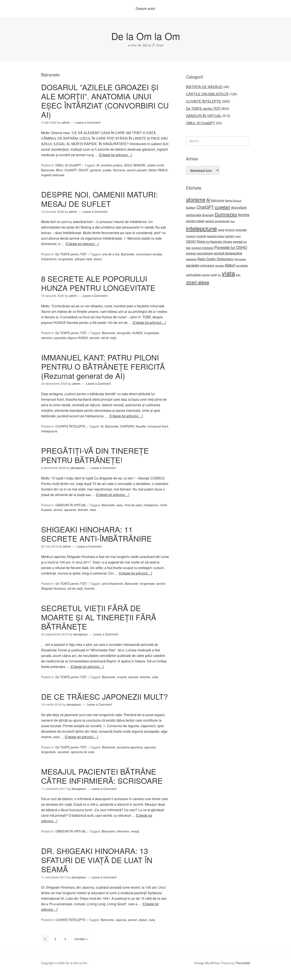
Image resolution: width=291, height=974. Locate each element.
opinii (238, 236)
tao (219, 274)
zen (238, 275)
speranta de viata (82, 752)
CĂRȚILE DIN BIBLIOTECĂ (207, 94)
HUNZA (137, 333)
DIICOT (83, 170)
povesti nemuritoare (199, 253)
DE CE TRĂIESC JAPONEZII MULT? (104, 696)
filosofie (141, 426)
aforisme (195, 199)
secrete (94, 338)
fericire (243, 214)
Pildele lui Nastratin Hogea (214, 241)
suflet (214, 274)
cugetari (222, 207)
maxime (191, 236)
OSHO (191, 241)
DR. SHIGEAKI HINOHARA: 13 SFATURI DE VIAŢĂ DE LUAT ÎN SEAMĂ (96, 859)
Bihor (59, 170)
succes (206, 275)
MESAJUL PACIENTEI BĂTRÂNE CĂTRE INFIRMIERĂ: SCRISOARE (102, 776)
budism (191, 207)
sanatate (63, 752)
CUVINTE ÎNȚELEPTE (70, 426)
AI (98, 165)
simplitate (242, 265)
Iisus (232, 221)
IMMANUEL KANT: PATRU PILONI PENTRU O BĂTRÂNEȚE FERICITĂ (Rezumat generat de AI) (103, 366)
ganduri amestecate (217, 221)
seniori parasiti (137, 170)
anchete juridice (111, 165)
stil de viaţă (108, 338)
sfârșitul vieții (83, 259)
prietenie (191, 259)
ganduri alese (195, 221)
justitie (107, 170)
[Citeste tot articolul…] (115, 154)
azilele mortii (155, 165)
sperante (70, 510)
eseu (120, 505)
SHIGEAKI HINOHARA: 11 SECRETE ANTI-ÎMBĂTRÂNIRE (96, 534)
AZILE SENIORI (134, 165)
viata (93, 510)
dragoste (208, 215)
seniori (57, 510)
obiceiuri (46, 338)
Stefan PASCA (157, 170)
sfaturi (98, 259)
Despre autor (145, 8)
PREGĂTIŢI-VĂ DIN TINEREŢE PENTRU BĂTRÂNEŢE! (95, 455)
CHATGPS (127, 426)
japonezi (150, 747)
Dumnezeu (226, 214)
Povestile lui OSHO (230, 247)
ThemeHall (242, 963)
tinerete (83, 510)
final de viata (133, 505)
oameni (230, 236)
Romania (119, 170)
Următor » (81, 939)
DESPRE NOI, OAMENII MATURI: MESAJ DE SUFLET (99, 199)
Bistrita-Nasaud (233, 200)
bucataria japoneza (130, 747)
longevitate (65, 259)
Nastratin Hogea (215, 236)
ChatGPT (71, 170)
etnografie (124, 333)
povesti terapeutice (228, 253)
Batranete (47, 170)
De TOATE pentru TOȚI (71, 254)
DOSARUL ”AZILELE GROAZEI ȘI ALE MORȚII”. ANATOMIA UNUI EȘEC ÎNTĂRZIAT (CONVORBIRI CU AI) (105, 101)
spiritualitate (193, 275)
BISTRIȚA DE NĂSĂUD (204, 86)
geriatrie (95, 170)
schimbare (207, 265)
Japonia (121, 920)
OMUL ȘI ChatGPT (68, 165)
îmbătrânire (49, 259)
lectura (229, 229)
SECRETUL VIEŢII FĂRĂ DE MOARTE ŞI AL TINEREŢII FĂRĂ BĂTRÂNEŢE (98, 617)
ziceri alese (197, 282)
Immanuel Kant (158, 426)
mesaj (135, 831)
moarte (122, 677)
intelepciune (49, 431)
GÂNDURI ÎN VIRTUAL (70, 505)
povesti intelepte (202, 248)
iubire (221, 230)
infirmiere (123, 831)
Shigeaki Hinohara (53, 588)
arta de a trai (110, 254)
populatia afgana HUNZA (71, 338)
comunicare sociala (149, 254)
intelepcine (151, 505)
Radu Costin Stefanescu (215, 258)
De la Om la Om (145, 36)
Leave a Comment (87, 122)
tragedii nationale (52, 175)
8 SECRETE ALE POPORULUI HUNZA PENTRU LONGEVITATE (98, 283)
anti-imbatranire (112, 583)
